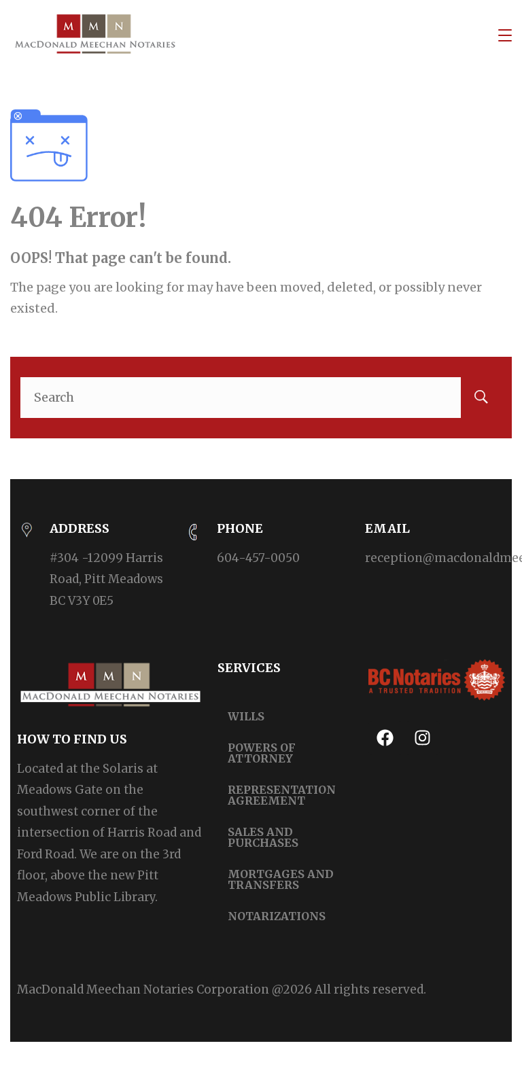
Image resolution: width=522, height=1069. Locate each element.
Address (79, 528)
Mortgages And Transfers (281, 879)
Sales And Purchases (263, 837)
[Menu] (505, 35)
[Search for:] (261, 397)
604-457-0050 (258, 557)
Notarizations (277, 916)
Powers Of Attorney (262, 753)
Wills (246, 716)
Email (387, 528)
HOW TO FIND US (72, 739)
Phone (240, 528)
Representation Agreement (282, 795)
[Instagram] (423, 738)
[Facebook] (385, 738)
